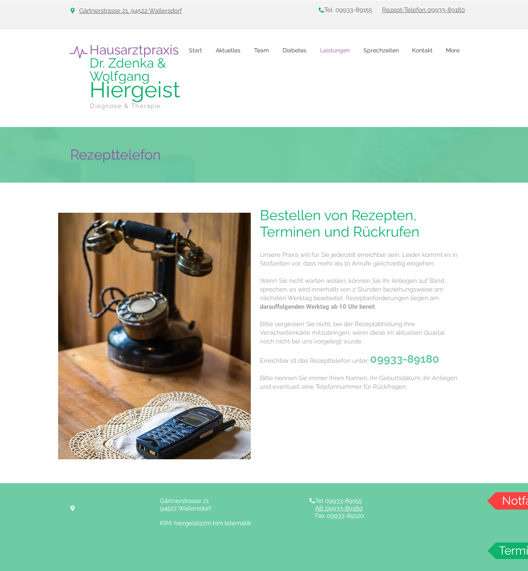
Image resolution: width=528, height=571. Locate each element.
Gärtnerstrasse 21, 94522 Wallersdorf (130, 10)
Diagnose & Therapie (125, 106)
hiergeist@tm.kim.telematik (212, 523)
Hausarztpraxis (134, 49)
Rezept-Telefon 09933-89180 (423, 10)
